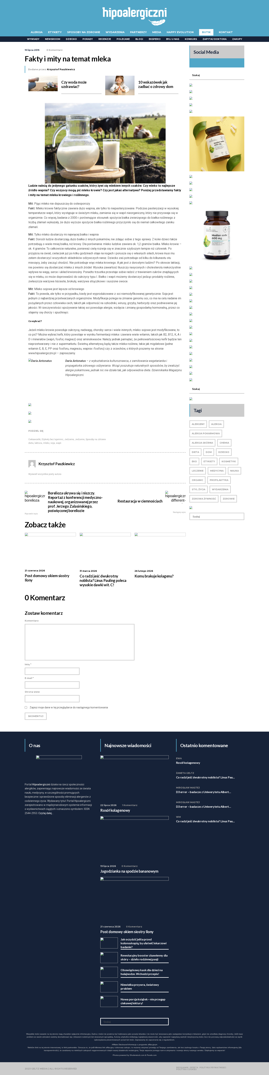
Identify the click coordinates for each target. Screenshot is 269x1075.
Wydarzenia (115, 32)
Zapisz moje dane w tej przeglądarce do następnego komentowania (69, 707)
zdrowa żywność (204, 498)
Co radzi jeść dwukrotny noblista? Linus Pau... (205, 777)
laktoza (38, 443)
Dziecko (71, 39)
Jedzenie (69, 439)
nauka (234, 470)
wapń (58, 443)
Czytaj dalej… (45, 813)
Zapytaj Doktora (215, 39)
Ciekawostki (34, 439)
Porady (88, 39)
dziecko (223, 452)
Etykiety (55, 32)
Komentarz (32, 620)
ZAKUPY (237, 39)
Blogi (139, 39)
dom (209, 452)
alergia (216, 424)
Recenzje (104, 39)
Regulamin (182, 1068)
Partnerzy (138, 32)
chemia (224, 442)
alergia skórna (202, 442)
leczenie (197, 470)
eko (194, 461)
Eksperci (154, 39)
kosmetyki (229, 461)
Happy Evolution (180, 32)
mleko (46, 443)
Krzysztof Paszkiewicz (61, 69)
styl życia (198, 489)
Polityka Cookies (186, 1069)
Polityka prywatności (212, 1068)
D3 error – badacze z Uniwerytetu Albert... (203, 792)
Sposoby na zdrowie (83, 32)
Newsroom (52, 39)
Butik (206, 32)
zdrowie (229, 498)
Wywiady (33, 39)
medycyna (217, 470)
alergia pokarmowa (206, 433)
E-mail (29, 678)
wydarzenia (220, 489)
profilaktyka (219, 480)
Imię (28, 664)
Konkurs (191, 39)
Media (156, 32)
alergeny (198, 424)
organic (197, 480)
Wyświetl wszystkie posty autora (44, 474)
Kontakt (226, 32)
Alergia (37, 32)
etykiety (209, 461)
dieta (30, 443)
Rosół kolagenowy (188, 762)
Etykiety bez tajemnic (52, 439)
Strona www (32, 691)
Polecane (123, 39)
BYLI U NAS (172, 39)
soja (53, 443)
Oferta (194, 1068)
